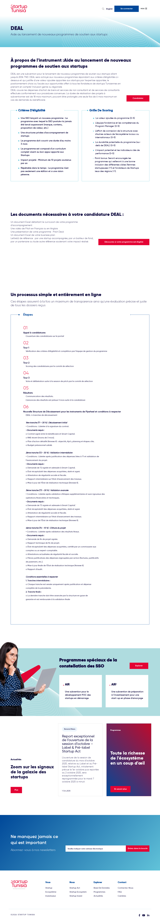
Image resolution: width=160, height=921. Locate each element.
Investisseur (50, 896)
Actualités (98, 896)
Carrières (122, 896)
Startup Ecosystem (78, 892)
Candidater (138, 98)
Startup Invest (76, 896)
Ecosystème (50, 892)
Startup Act (75, 888)
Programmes (99, 892)
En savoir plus (120, 789)
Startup (48, 888)
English (109, 9)
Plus (16, 790)
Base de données (102, 888)
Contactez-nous (125, 888)
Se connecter (126, 9)
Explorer (139, 666)
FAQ (120, 892)
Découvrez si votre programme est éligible (123, 242)
